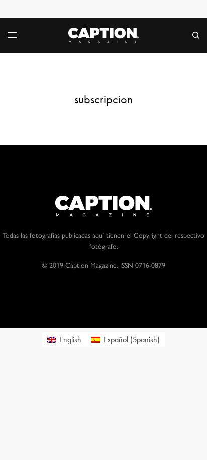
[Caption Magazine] (103, 35)
